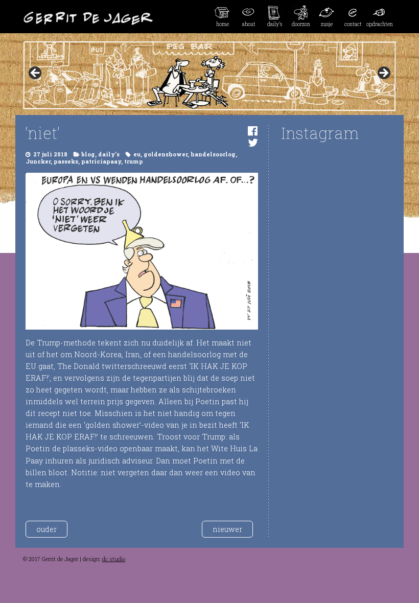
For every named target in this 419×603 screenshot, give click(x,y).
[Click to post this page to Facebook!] (253, 130)
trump (133, 161)
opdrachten (379, 24)
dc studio (113, 559)
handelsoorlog (213, 154)
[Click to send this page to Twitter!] (253, 142)
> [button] (383, 73)
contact (353, 24)
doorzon (301, 24)
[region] (209, 76)
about (248, 24)
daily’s (274, 24)
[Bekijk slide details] (209, 76)
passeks (66, 161)
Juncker (38, 161)
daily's (109, 154)
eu (137, 154)
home (222, 24)
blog (88, 154)
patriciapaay (101, 161)
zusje (327, 24)
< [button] (35, 73)
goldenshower (166, 154)
